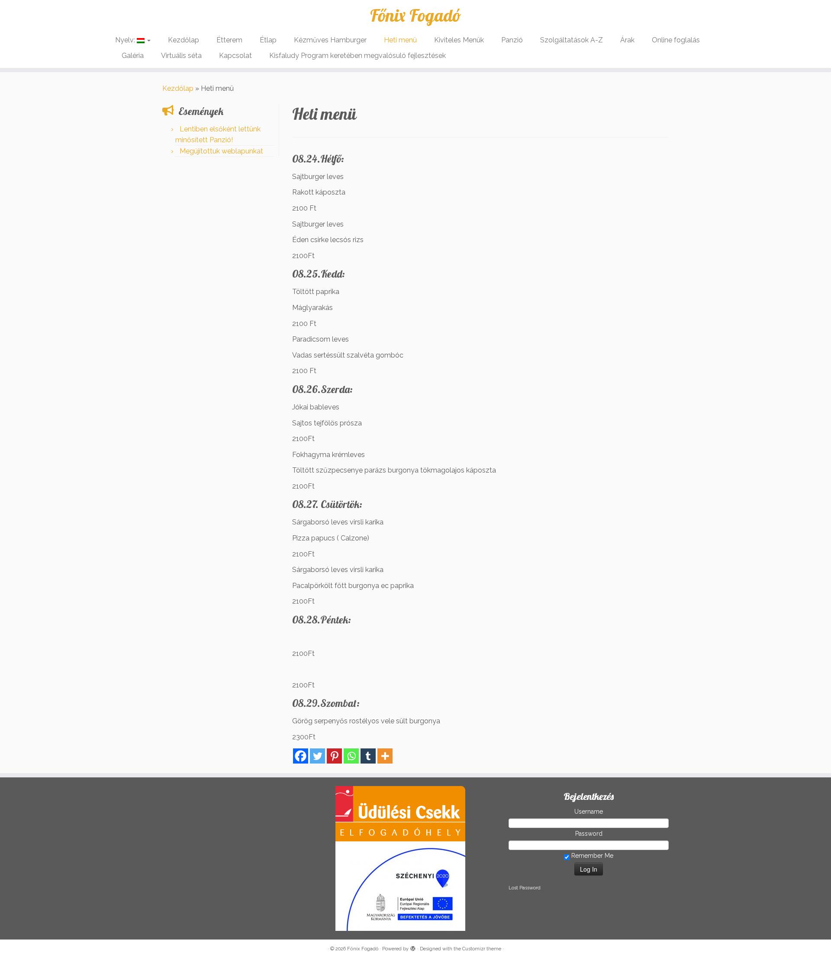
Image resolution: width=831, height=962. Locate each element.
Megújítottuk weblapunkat (221, 151)
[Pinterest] (334, 756)
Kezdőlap (183, 40)
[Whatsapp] (351, 756)
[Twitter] (317, 756)
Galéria (133, 55)
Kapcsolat (235, 55)
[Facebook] (300, 756)
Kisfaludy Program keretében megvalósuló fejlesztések (357, 55)
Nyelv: (126, 40)
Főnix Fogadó (415, 15)
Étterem (229, 40)
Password (588, 833)
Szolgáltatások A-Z (571, 40)
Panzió (512, 40)
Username (588, 811)
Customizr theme (481, 949)
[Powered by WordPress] (413, 947)
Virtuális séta (181, 55)
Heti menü (400, 40)
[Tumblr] (368, 756)
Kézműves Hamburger (330, 40)
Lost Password (525, 888)
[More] (385, 756)
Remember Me (591, 855)
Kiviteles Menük (459, 40)
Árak (627, 40)
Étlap (268, 40)
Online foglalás (676, 40)
